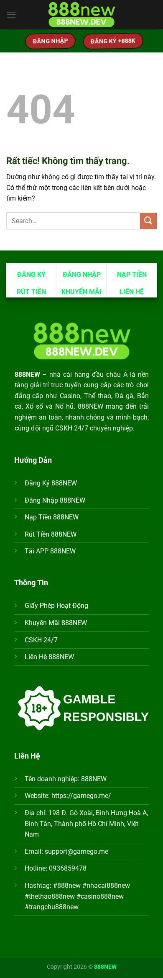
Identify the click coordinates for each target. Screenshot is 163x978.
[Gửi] (148, 221)
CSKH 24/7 (41, 640)
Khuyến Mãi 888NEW (56, 623)
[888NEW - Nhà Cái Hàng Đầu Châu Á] (81, 14)
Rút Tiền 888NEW (50, 534)
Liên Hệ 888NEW (49, 657)
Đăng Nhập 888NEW (55, 500)
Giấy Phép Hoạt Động (56, 606)
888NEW (105, 966)
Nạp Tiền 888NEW (52, 517)
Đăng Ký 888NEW (51, 483)
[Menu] (11, 14)
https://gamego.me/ (81, 796)
